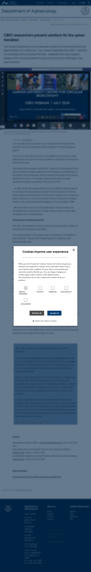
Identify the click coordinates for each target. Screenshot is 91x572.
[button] (45, 321)
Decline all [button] (36, 313)
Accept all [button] (54, 313)
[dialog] (45, 286)
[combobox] (74, 250)
